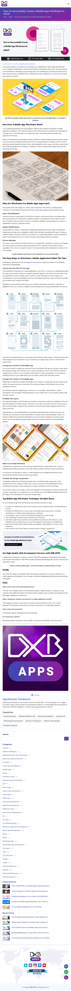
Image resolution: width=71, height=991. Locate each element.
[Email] (66, 966)
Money (6, 834)
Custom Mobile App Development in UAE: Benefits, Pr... (30, 917)
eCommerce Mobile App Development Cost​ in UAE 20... (30, 901)
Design (6, 773)
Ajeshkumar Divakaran (27, 64)
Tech (5, 852)
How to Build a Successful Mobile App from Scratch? (30, 927)
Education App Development (13, 780)
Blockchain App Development (14, 759)
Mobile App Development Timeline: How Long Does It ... (30, 922)
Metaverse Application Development (16, 827)
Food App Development (12, 802)
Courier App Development (12, 766)
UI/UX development (10, 866)
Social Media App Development (14, 845)
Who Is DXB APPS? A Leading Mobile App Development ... (31, 886)
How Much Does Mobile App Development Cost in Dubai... (31, 938)
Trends (6, 862)
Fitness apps (8, 794)
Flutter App (7, 798)
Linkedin (37, 695)
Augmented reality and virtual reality (16, 755)
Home (5, 17)
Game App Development (12, 805)
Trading (6, 859)
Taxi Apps (7, 848)
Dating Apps (8, 769)
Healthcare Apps (9, 809)
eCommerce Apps (10, 776)
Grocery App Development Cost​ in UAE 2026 (27, 907)
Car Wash (7, 762)
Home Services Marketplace (13, 812)
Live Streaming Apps (11, 823)
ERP (5, 784)
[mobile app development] (35, 540)
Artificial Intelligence (11, 751)
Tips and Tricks (9, 855)
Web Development (10, 877)
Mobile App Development (13, 830)
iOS (5, 816)
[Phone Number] (66, 977)
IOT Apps (6, 819)
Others (6, 837)
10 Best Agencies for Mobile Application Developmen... (30, 891)
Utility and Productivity (11, 873)
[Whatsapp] (66, 972)
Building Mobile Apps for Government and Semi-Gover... (31, 933)
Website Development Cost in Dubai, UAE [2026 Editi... (30, 896)
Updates (6, 870)
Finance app (7, 787)
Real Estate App (9, 841)
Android (6, 748)
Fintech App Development (13, 791)
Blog (10, 17)
